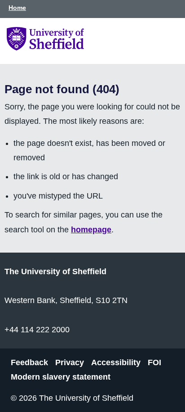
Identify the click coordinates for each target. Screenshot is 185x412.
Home (17, 7)
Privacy (69, 362)
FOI (154, 362)
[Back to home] (45, 47)
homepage (91, 229)
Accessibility (116, 362)
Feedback (29, 362)
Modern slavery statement (60, 376)
